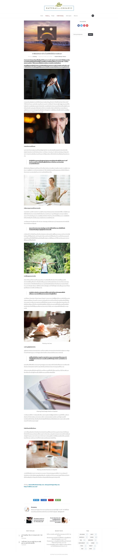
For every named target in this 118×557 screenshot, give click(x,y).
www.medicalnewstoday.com (36, 484)
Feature (64, 56)
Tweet (37, 500)
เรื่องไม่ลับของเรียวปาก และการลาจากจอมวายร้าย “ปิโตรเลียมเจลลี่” (39, 520)
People (83, 545)
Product (92, 545)
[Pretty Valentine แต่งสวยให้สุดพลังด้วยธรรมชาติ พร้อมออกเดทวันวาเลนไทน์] (65, 520)
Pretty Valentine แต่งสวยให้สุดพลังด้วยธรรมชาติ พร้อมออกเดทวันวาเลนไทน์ (55, 520)
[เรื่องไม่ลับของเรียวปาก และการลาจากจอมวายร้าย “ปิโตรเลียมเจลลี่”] (29, 520)
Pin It (51, 500)
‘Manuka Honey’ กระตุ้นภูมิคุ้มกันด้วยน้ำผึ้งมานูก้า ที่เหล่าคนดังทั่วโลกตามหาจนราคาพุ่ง (59, 541)
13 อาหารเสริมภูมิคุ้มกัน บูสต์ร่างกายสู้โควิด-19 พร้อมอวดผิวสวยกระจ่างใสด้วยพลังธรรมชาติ (59, 545)
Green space (92, 540)
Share (44, 500)
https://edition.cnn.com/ (30, 486)
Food (82, 540)
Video (83, 548)
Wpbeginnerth (61, 512)
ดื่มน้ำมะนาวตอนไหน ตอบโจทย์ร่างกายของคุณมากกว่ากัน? (58, 534)
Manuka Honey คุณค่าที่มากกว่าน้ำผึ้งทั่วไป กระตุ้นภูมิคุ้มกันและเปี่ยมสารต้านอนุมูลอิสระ (59, 538)
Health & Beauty (58, 56)
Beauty (93, 534)
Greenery (35, 56)
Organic (94, 543)
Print (59, 500)
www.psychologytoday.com (52, 484)
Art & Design (83, 534)
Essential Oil (83, 537)
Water (91, 548)
